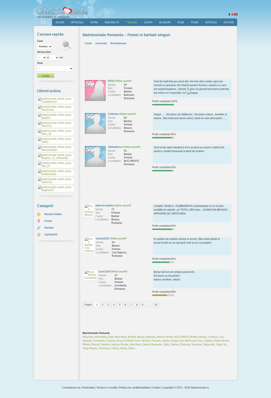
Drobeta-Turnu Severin (137, 340)
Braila (169, 336)
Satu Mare (135, 344)
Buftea (194, 336)
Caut (40, 41)
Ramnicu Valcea (110, 344)
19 (155, 304)
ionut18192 (102, 238)
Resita (124, 344)
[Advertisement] (53, 310)
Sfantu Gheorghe (152, 344)
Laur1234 (104, 271)
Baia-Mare (121, 336)
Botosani (151, 336)
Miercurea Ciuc (194, 340)
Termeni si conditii (106, 387)
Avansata (101, 43)
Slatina (175, 344)
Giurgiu (174, 340)
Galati (165, 340)
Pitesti (86, 344)
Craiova (110, 340)
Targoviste (209, 344)
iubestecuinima (104, 205)
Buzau (203, 336)
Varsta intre (44, 52)
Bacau (141, 336)
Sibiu (166, 344)
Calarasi (213, 336)
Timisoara (104, 348)
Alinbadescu (115, 146)
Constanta (99, 340)
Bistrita (132, 336)
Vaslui (123, 348)
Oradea (208, 340)
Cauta (88, 43)
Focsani (156, 340)
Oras (40, 63)
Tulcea (115, 348)
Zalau (131, 348)
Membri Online (53, 214)
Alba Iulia (88, 336)
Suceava (196, 344)
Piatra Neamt (221, 340)
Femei (48, 221)
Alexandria (100, 336)
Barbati (48, 227)
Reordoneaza (118, 43)
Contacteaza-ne (71, 387)
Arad (110, 336)
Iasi (182, 340)
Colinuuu (113, 114)
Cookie (156, 387)
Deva (119, 340)
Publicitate (88, 387)
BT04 (111, 81)
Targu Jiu (221, 344)
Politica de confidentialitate (134, 387)
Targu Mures (90, 348)
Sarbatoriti (50, 234)
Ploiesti (95, 344)
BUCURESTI (181, 336)
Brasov (161, 336)
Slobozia (185, 344)
